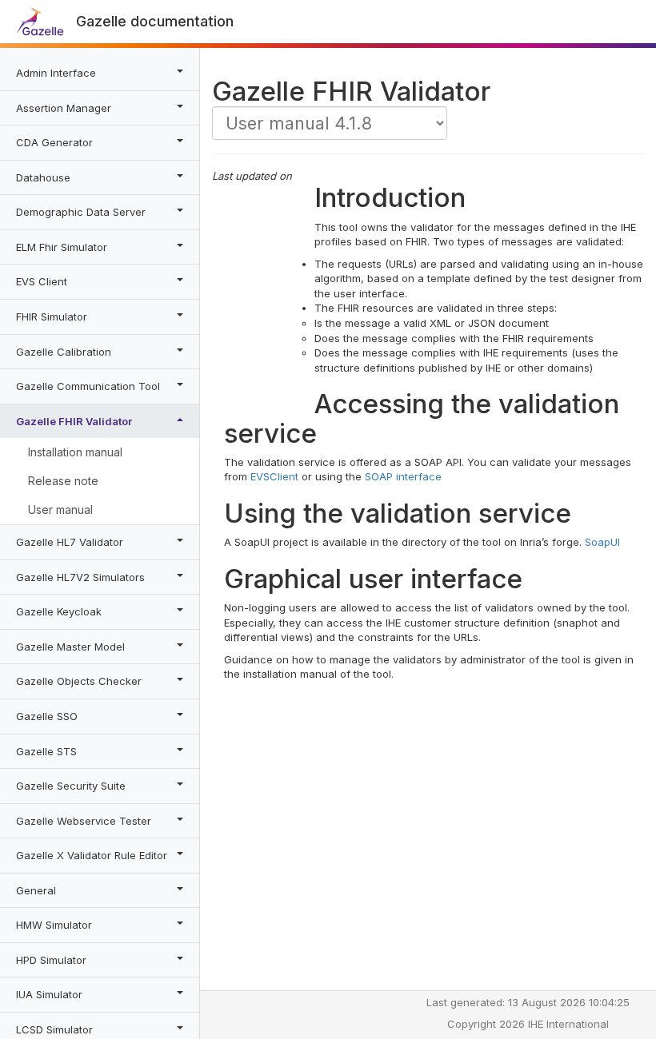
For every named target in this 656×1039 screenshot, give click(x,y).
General (36, 890)
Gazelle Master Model (70, 646)
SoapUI (602, 541)
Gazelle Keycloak (59, 611)
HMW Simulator (54, 924)
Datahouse (43, 177)
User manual (60, 509)
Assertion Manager (63, 108)
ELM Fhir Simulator (61, 247)
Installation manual (75, 452)
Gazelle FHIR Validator (74, 421)
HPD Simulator (51, 959)
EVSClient (274, 476)
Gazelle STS (46, 751)
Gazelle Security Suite (71, 785)
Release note (63, 481)
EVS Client (41, 281)
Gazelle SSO (47, 716)
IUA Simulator (49, 994)
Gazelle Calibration (63, 351)
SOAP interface (403, 476)
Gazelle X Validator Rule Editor (91, 855)
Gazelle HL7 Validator (69, 541)
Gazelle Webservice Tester (83, 820)
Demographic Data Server (81, 211)
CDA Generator (54, 142)
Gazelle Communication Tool (88, 386)
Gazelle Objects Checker (79, 681)
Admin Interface (56, 72)
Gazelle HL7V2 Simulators (80, 577)
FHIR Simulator (51, 316)
